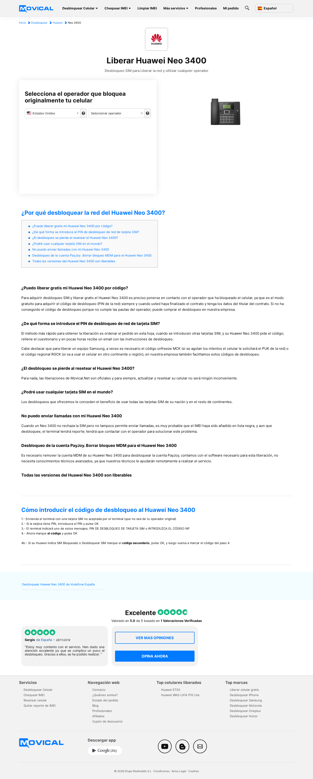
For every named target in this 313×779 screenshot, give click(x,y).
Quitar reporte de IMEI (39, 705)
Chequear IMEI (116, 8)
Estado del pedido (105, 700)
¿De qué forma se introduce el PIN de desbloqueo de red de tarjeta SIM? (85, 232)
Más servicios (174, 8)
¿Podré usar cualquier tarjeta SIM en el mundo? (67, 244)
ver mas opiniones (155, 637)
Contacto (98, 690)
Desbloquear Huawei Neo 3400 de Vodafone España (58, 584)
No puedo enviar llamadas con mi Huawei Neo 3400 (70, 249)
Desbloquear (39, 22)
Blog (95, 705)
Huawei (58, 22)
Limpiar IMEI (147, 8)
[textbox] (52, 113)
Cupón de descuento (107, 721)
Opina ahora (155, 656)
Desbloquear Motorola (246, 705)
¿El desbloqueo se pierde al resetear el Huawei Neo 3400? (75, 238)
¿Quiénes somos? (105, 695)
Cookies (193, 771)
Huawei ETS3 (170, 690)
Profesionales (206, 8)
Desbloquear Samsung (246, 700)
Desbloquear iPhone (244, 695)
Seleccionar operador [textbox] (106, 113)
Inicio (22, 22)
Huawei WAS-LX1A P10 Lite (180, 695)
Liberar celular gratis (244, 690)
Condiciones (162, 771)
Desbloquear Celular (78, 8)
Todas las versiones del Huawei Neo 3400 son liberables (73, 261)
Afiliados (98, 716)
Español (270, 8)
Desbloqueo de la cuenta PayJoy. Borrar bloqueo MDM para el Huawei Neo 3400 (91, 255)
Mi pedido (231, 8)
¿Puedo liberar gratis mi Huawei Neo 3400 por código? (72, 226)
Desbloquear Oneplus (245, 711)
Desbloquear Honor (244, 716)
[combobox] (52, 113)
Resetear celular (35, 700)
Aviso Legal (179, 771)
